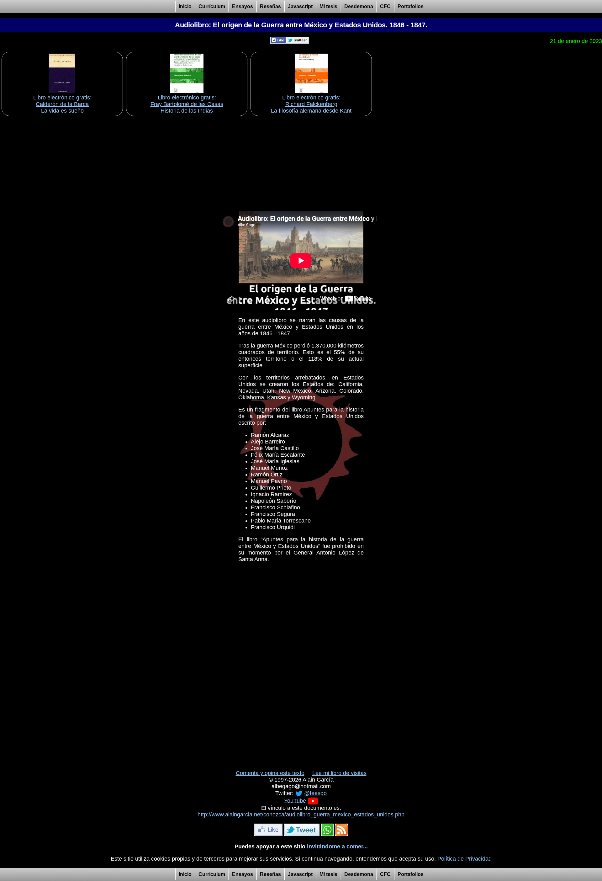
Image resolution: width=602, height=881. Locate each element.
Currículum (211, 6)
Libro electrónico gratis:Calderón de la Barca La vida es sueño (62, 104)
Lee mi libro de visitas (339, 773)
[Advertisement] (301, 161)
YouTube (295, 800)
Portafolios (411, 6)
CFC (385, 6)
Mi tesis (328, 6)
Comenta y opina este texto (270, 773)
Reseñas (270, 6)
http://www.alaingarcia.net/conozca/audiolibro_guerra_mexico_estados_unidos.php (301, 814)
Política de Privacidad (464, 859)
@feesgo (315, 793)
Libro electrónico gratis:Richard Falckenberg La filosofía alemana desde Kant (311, 104)
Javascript (300, 6)
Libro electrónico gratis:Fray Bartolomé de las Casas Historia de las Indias (186, 104)
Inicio (185, 6)
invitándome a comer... (337, 846)
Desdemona (358, 6)
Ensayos (242, 6)
